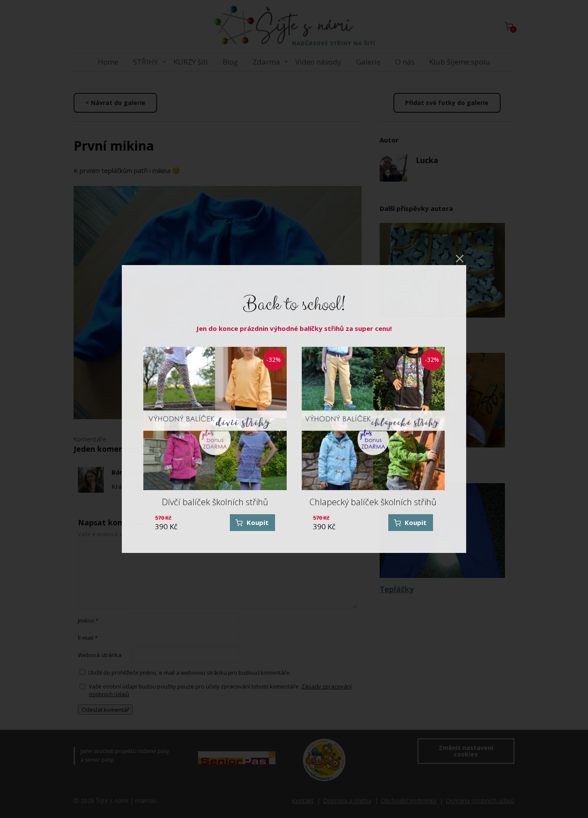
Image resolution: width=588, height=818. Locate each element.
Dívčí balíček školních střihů (215, 502)
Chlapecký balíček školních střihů (372, 502)
